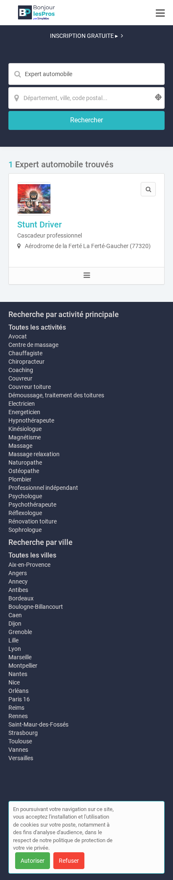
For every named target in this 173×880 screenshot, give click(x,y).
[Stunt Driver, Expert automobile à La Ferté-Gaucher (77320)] (34, 198)
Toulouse (20, 741)
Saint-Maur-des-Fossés (38, 724)
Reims (16, 707)
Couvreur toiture (29, 386)
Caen (15, 615)
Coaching (20, 370)
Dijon (14, 623)
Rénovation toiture (32, 521)
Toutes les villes (32, 555)
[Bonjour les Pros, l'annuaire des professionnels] (36, 12)
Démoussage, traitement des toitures (56, 395)
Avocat (17, 336)
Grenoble (20, 632)
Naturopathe (25, 462)
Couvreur (20, 378)
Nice (14, 682)
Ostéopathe (23, 471)
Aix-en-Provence (29, 564)
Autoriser (33, 860)
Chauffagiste (25, 353)
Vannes (18, 749)
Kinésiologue (25, 428)
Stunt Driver (39, 224)
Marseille (19, 657)
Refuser (69, 860)
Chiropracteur (26, 361)
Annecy (18, 581)
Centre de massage (33, 344)
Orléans (18, 690)
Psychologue (25, 496)
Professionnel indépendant (43, 487)
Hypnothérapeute (31, 420)
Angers (17, 573)
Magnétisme (24, 437)
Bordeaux (21, 598)
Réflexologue (25, 513)
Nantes (17, 674)
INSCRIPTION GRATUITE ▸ (84, 35)
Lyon (14, 648)
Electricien (21, 403)
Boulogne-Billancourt (35, 606)
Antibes (18, 590)
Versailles (20, 758)
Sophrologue (25, 529)
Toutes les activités (37, 327)
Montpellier (22, 665)
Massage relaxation (34, 454)
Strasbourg (23, 732)
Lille (13, 640)
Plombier (19, 479)
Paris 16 (19, 699)
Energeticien (24, 412)
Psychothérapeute (32, 504)
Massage (20, 445)
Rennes (18, 716)
